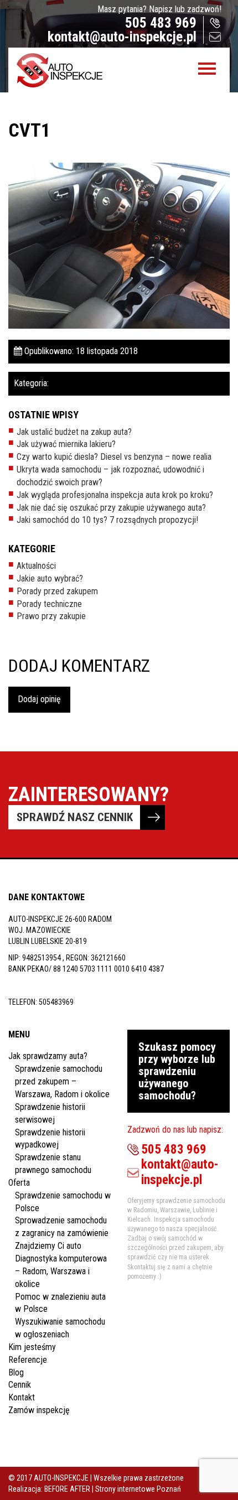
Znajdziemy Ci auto (48, 1246)
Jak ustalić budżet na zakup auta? (74, 432)
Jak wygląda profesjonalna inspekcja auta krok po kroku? (115, 495)
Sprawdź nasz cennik (75, 817)
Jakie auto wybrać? (50, 578)
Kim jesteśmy (32, 1347)
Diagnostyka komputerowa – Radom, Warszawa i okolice (61, 1271)
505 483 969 (160, 23)
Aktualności (36, 565)
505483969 (56, 1002)
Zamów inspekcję (39, 1410)
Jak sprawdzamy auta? (47, 1056)
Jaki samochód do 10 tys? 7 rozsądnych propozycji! (107, 520)
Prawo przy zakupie (51, 616)
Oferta (19, 1182)
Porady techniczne (49, 604)
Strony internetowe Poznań (138, 1489)
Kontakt (21, 1397)
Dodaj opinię (39, 699)
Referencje (27, 1359)
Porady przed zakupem (57, 591)
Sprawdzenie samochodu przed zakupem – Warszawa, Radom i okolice (62, 1081)
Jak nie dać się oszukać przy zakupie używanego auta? (111, 507)
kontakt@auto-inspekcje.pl (122, 37)
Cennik (19, 1384)
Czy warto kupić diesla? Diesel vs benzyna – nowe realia (114, 456)
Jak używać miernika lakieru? (66, 444)
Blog (16, 1372)
